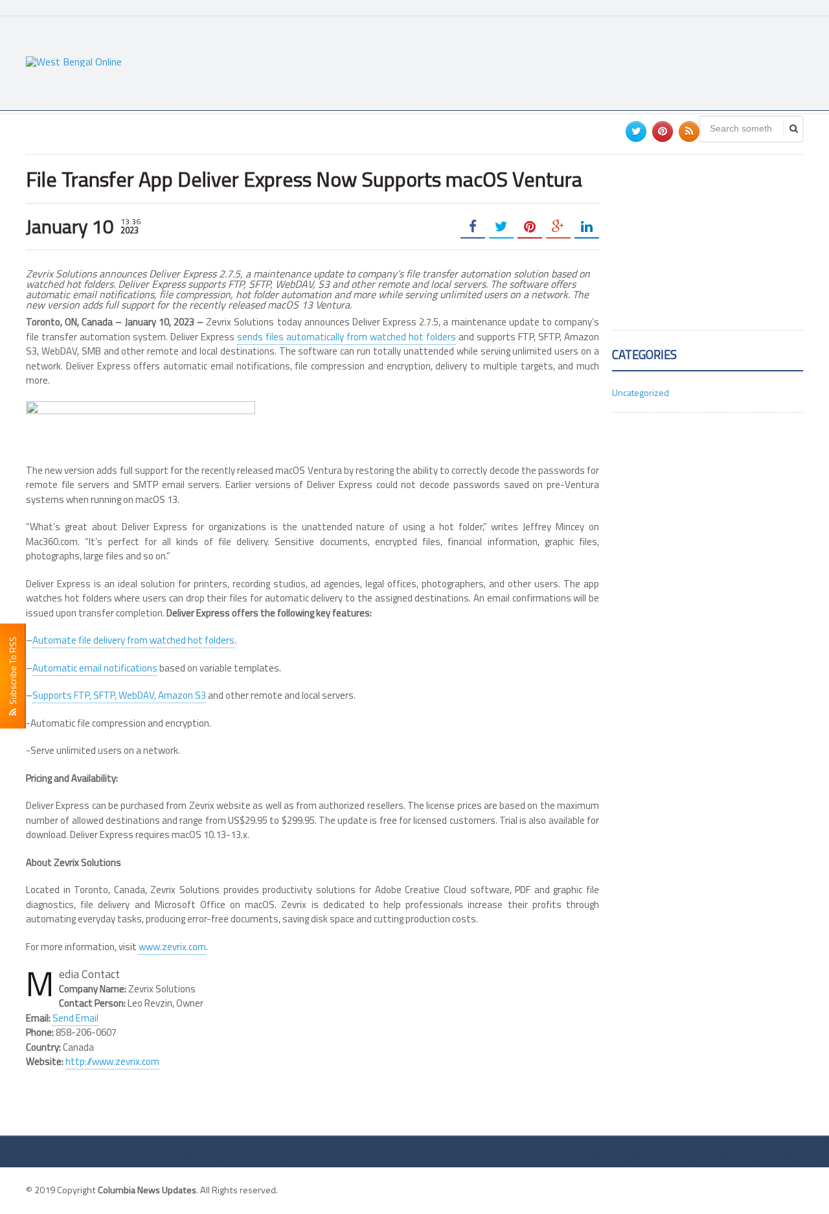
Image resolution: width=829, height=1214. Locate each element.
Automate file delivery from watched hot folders (133, 640)
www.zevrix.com (172, 946)
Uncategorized (640, 392)
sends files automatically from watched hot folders (346, 336)
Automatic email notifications (94, 667)
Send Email (75, 1017)
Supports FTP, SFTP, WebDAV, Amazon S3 (119, 695)
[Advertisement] (567, 61)
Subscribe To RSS (12, 672)
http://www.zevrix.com (112, 1061)
